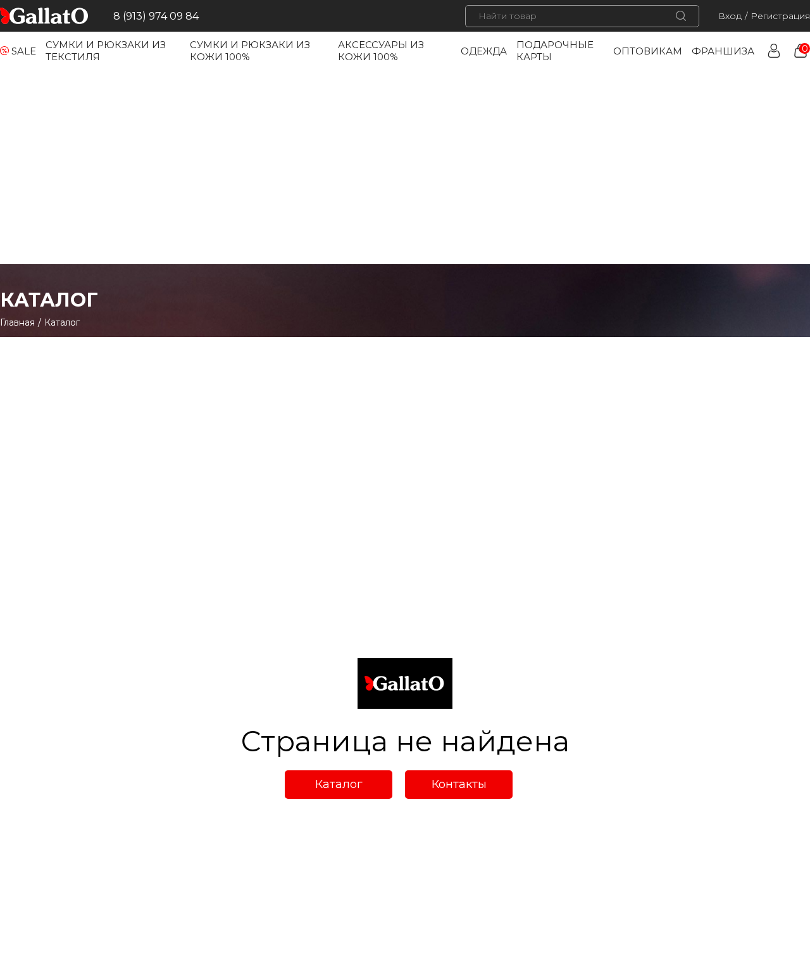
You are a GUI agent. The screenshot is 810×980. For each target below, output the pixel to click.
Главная (17, 322)
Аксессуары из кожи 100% (381, 51)
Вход (730, 16)
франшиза (723, 51)
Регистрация (780, 16)
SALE (23, 51)
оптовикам (647, 51)
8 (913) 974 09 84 (156, 16)
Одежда (484, 51)
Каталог (339, 784)
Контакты (459, 784)
